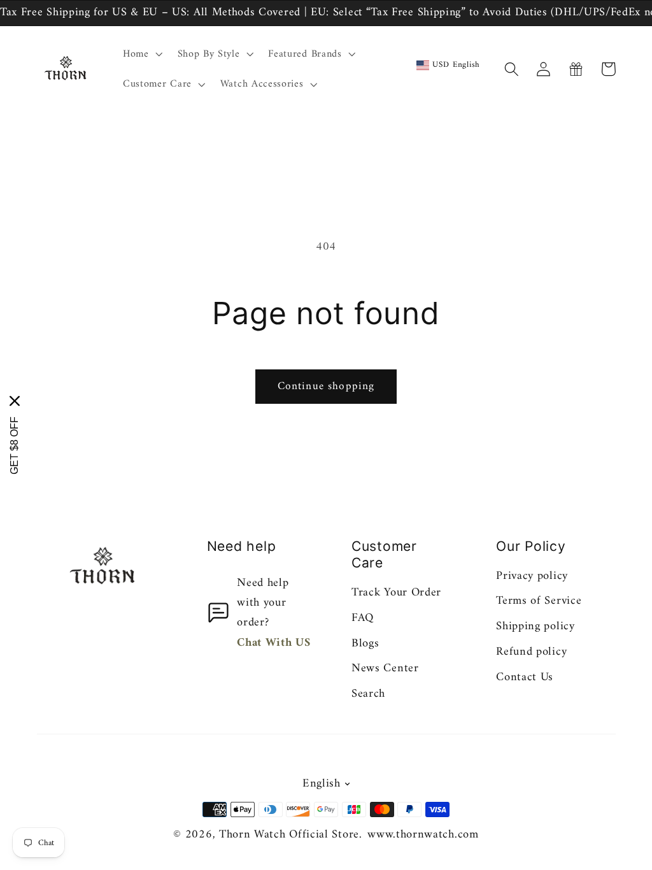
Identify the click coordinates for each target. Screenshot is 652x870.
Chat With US (273, 642)
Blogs (365, 643)
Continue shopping (326, 386)
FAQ (362, 618)
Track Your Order (396, 593)
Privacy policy (532, 576)
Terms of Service (538, 601)
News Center (385, 668)
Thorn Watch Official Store (289, 834)
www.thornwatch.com (422, 834)
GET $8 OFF (14, 445)
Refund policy (531, 652)
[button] (141, 54)
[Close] (15, 401)
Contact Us (524, 677)
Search (368, 694)
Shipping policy (535, 626)
